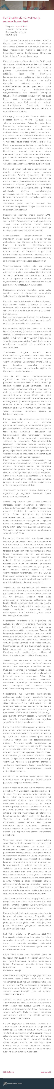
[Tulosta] (47, 26)
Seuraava (45, 1072)
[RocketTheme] (14, 1084)
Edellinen (9, 1072)
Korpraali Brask (21, 27)
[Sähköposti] (50, 26)
